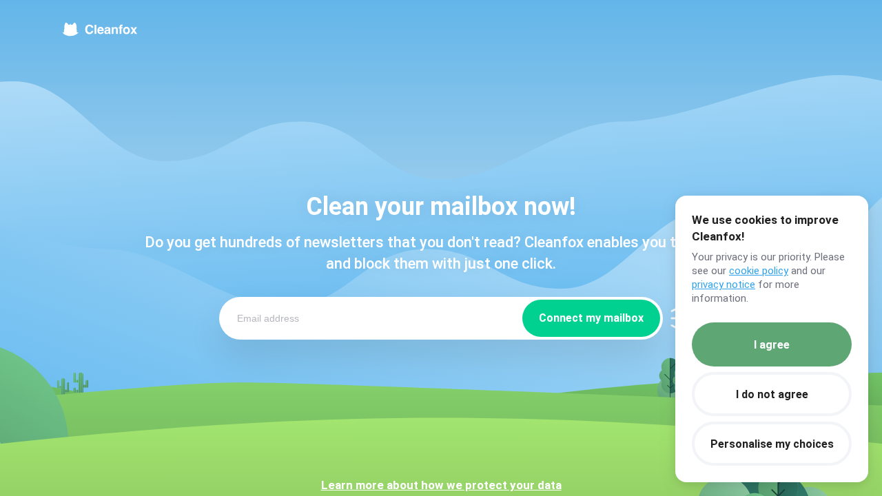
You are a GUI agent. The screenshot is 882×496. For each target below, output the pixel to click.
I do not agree (772, 394)
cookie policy (758, 271)
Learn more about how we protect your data (441, 485)
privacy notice (723, 284)
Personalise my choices (772, 444)
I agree (772, 344)
